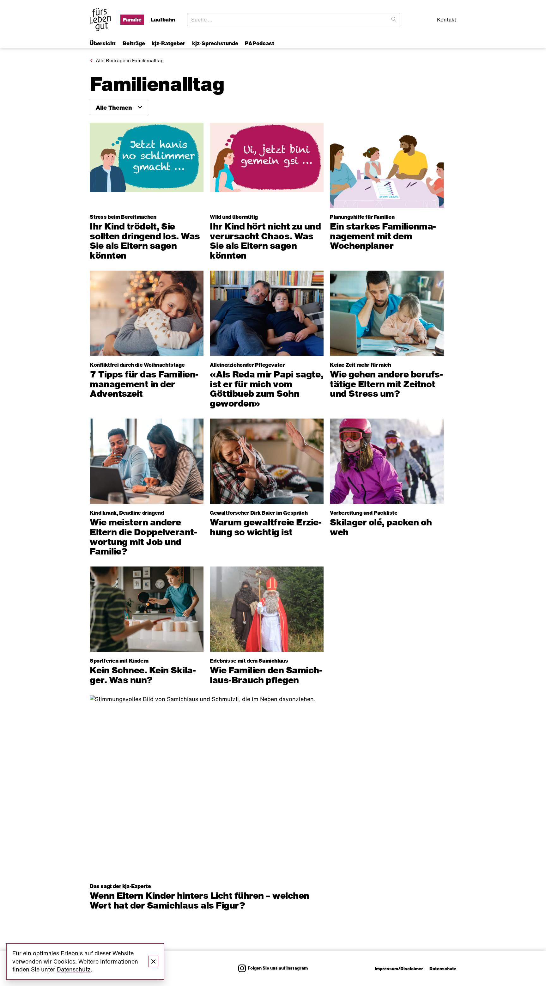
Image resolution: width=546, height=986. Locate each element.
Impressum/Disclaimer (399, 969)
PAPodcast (259, 43)
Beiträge (134, 43)
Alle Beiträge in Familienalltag (130, 60)
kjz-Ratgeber (168, 43)
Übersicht (103, 43)
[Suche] (393, 19)
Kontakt (446, 19)
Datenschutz (442, 969)
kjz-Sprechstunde (215, 43)
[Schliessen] (154, 961)
